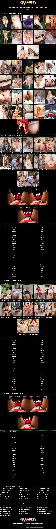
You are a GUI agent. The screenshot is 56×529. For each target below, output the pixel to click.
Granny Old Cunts (7, 509)
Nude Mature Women (26, 505)
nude (14, 255)
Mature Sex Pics (24, 490)
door (42, 235)
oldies (42, 258)
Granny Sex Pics (25, 499)
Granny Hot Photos (26, 494)
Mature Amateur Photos (45, 503)
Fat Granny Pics (7, 513)
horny (42, 243)
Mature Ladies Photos (26, 507)
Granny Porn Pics (44, 499)
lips (14, 249)
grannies (14, 241)
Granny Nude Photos (44, 513)
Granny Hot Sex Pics (7, 488)
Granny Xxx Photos (44, 490)
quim (14, 266)
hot (14, 245)
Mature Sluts (23, 492)
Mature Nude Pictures (26, 513)
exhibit (14, 237)
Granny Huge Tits (6, 490)
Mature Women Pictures (45, 511)
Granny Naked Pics (44, 488)
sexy (42, 268)
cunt (14, 233)
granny (42, 241)
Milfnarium (23, 511)
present (14, 264)
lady (42, 247)
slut (42, 270)
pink (14, 262)
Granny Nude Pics (7, 494)
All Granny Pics (7, 511)
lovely (42, 249)
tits (42, 272)
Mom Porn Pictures (7, 496)
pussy (42, 264)
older (14, 258)
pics (42, 260)
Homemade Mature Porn (27, 501)
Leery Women (24, 503)
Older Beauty (24, 496)
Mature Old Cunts (7, 501)
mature (14, 251)
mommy (14, 253)
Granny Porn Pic (43, 492)
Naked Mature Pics (44, 509)
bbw (42, 227)
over (14, 260)
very (42, 274)
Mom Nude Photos (44, 507)
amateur (14, 227)
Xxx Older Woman (7, 515)
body (42, 229)
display (14, 235)
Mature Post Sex (7, 507)
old (42, 255)
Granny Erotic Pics (44, 494)
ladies (14, 247)
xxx (42, 276)
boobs (14, 231)
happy (14, 243)
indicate (42, 245)
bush (42, 231)
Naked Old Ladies (7, 499)
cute (42, 233)
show (14, 270)
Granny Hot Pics (43, 496)
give (42, 239)
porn (42, 262)
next (42, 253)
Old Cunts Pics (6, 492)
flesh (14, 239)
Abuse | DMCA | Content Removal (34, 527)
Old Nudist (42, 501)
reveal (42, 266)
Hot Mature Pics (7, 503)
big (14, 229)
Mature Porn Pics (7, 505)
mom (42, 251)
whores (14, 276)
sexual (14, 268)
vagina (14, 274)
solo (14, 272)
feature (42, 237)
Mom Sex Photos (24, 488)
